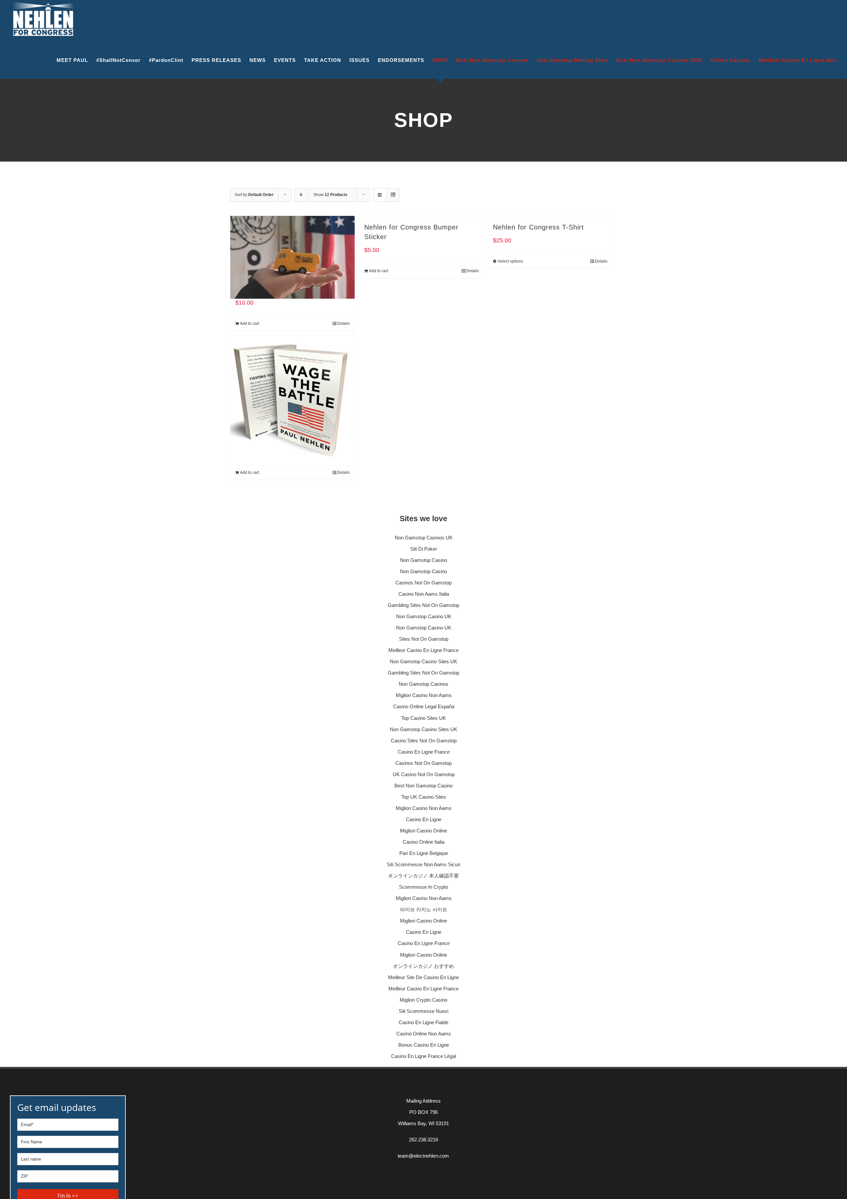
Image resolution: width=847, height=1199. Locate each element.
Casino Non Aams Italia (423, 594)
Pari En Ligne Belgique (423, 853)
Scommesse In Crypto (423, 887)
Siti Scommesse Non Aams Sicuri (423, 864)
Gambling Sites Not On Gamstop (423, 605)
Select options (510, 261)
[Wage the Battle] (292, 381)
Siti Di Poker (423, 549)
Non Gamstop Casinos (423, 684)
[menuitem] (76, 60)
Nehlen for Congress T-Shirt (538, 227)
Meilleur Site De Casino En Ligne (423, 977)
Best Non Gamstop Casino (423, 785)
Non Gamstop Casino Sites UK (423, 661)
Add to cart (249, 323)
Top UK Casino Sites (423, 797)
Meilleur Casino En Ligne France (423, 650)
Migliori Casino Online (423, 830)
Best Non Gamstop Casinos (492, 60)
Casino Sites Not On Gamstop (424, 740)
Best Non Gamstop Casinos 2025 (659, 60)
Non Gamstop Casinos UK (424, 537)
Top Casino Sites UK (423, 718)
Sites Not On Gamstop (423, 639)
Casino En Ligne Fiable (423, 1022)
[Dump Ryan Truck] (292, 247)
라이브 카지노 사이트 (423, 909)
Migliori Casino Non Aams (424, 695)
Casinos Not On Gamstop (423, 582)
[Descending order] (300, 195)
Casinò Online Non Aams (423, 1033)
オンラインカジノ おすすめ (423, 966)
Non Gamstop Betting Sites (572, 60)
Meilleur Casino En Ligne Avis (798, 60)
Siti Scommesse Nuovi (423, 1011)
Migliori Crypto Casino (423, 1000)
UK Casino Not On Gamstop (424, 774)
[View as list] (392, 194)
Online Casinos (730, 60)
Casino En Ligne (423, 819)
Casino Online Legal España (423, 706)
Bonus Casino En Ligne (423, 1045)
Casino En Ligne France (424, 752)
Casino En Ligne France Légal (423, 1056)
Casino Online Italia (423, 842)
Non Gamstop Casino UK (423, 616)
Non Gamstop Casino (423, 560)
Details (343, 323)
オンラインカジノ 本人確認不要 (423, 875)
